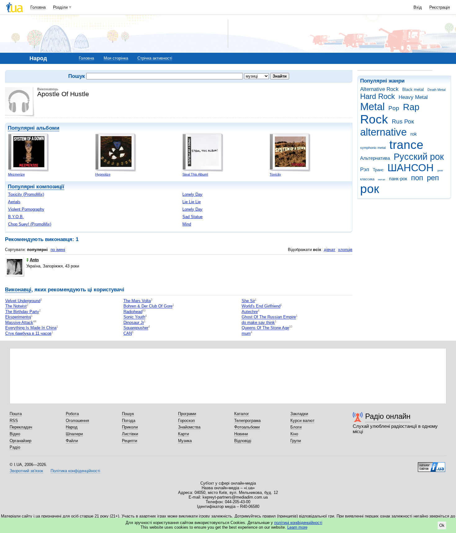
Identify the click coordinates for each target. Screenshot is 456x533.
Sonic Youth (134, 317)
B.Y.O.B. (16, 216)
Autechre (250, 311)
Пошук (128, 413)
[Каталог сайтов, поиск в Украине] (431, 464)
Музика (185, 440)
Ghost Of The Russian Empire (269, 317)
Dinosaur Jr (133, 322)
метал (381, 179)
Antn (34, 260)
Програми (187, 413)
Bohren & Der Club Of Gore (147, 306)
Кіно (294, 434)
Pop (393, 108)
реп (433, 178)
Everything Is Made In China (30, 328)
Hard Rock (377, 96)
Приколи (130, 427)
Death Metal (436, 90)
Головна (38, 7)
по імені (58, 249)
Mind (186, 224)
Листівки (130, 434)
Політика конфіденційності (75, 470)
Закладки (299, 413)
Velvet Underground (22, 300)
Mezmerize (16, 174)
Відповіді (242, 440)
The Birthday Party (22, 311)
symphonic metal (373, 148)
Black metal (413, 89)
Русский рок (419, 157)
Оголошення (77, 420)
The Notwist (16, 306)
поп (417, 178)
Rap (411, 107)
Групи (295, 440)
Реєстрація (439, 7)
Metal (372, 106)
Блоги (296, 427)
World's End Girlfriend (261, 306)
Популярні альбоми (33, 128)
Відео (15, 434)
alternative (383, 132)
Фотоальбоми (247, 427)
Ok (442, 525)
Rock (374, 119)
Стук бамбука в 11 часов (28, 333)
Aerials (14, 201)
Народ (72, 427)
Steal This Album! (195, 174)
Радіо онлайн (387, 416)
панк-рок (398, 178)
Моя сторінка (116, 58)
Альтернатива (375, 158)
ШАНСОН (410, 167)
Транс (378, 170)
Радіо (15, 447)
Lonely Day (192, 194)
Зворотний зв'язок (26, 470)
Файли (72, 440)
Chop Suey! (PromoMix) (29, 224)
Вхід (418, 7)
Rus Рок (403, 121)
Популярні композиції (36, 187)
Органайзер (20, 440)
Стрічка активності (154, 58)
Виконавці (18, 290)
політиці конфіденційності (298, 522)
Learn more (297, 527)
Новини (241, 434)
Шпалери (74, 434)
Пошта (16, 413)
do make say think (258, 322)
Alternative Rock (379, 89)
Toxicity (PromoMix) (26, 194)
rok (413, 134)
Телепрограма (247, 420)
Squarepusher (135, 328)
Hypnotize (102, 174)
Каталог (241, 413)
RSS (14, 420)
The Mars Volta (137, 300)
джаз (440, 170)
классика (367, 179)
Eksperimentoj (18, 317)
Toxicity (275, 174)
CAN (127, 333)
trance (406, 144)
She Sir (248, 300)
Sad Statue (192, 216)
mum (246, 333)
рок (369, 188)
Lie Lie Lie (191, 201)
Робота (72, 413)
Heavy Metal (413, 97)
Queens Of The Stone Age (265, 328)
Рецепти (129, 440)
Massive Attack (19, 322)
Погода (128, 420)
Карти (183, 434)
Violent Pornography (26, 209)
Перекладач (21, 427)
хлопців (345, 249)
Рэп (364, 169)
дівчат (329, 249)
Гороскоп (186, 420)
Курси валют (302, 420)
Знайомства (189, 427)
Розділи (60, 7)
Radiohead (132, 311)
